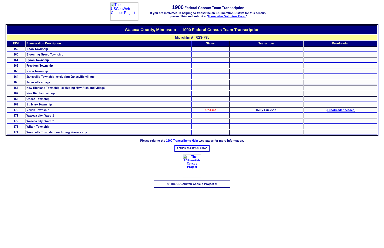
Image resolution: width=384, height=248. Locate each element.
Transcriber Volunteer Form (227, 16)
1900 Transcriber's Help (182, 140)
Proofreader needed (340, 110)
